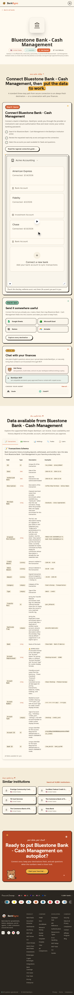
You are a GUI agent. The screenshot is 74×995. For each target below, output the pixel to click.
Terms (61, 992)
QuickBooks (42, 924)
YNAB (40, 918)
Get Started (45, 50)
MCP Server (30, 936)
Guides (53, 953)
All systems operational (10, 992)
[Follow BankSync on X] (9, 932)
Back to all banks (9, 10)
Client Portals (30, 943)
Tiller (40, 945)
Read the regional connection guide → (22, 149)
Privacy (55, 992)
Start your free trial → (37, 871)
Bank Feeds (30, 918)
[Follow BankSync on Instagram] (13, 932)
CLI (27, 940)
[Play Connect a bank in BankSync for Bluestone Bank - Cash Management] (37, 221)
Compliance (67, 926)
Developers (55, 914)
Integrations (30, 964)
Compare (42, 914)
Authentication (56, 929)
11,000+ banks (66, 895)
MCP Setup (54, 943)
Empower (42, 939)
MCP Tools (54, 946)
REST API (29, 933)
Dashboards (30, 926)
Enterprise (29, 983)
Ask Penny (29, 930)
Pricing (28, 979)
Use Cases (29, 973)
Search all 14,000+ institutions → (59, 782)
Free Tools (29, 976)
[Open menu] (70, 3)
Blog (65, 939)
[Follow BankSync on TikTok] (18, 932)
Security (66, 918)
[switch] (3, 932)
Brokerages (30, 955)
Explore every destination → (19, 337)
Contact (66, 930)
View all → (65, 386)
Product (29, 914)
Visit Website (59, 50)
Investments (30, 952)
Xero (40, 921)
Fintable (41, 942)
